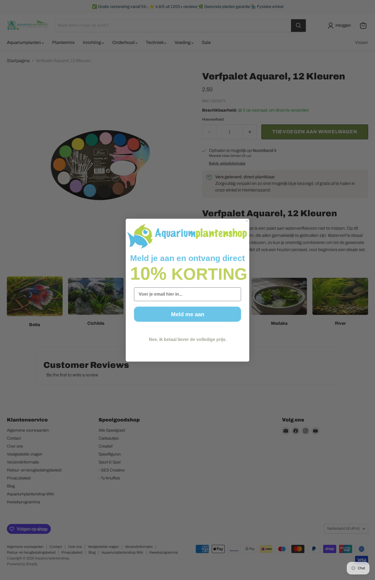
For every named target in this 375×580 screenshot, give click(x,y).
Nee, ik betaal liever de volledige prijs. (187, 339)
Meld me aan (187, 314)
